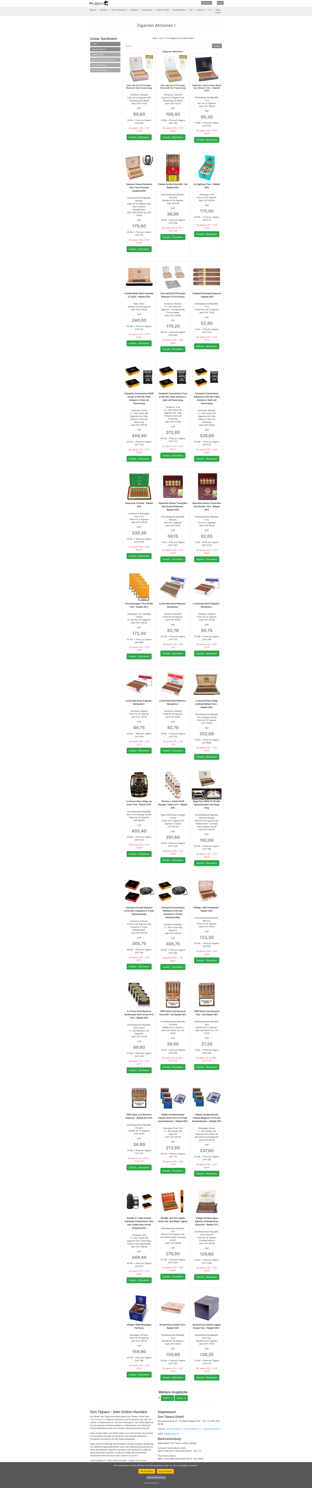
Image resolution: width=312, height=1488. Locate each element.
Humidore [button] (134, 10)
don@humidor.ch (171, 1433)
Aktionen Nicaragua (99, 70)
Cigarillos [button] (104, 10)
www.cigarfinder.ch (212, 1429)
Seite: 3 (181, 1398)
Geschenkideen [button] (179, 10)
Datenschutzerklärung (156, 1477)
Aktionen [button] (200, 10)
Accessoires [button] (147, 10)
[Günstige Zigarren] (98, 3)
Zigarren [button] (93, 10)
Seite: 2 (167, 1398)
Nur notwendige (165, 1471)
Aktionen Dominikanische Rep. (104, 60)
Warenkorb (206, 3)
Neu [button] (191, 10)
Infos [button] (209, 10)
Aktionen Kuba (97, 54)
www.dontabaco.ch (192, 1429)
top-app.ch (163, 1483)
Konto (220, 3)
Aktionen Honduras (99, 65)
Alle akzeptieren (146, 1471)
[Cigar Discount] (111, 3)
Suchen (217, 46)
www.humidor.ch (97, 1419)
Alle (95, 44)
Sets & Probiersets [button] (119, 10)
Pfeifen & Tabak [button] (162, 10)
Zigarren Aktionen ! (99, 49)
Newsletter (133, 1455)
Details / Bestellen (139, 137)
